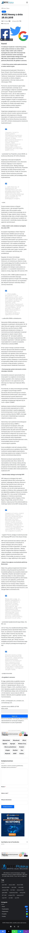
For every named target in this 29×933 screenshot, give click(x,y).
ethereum (20, 890)
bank (4, 884)
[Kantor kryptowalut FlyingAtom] (14, 733)
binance (12, 884)
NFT (4, 895)
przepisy (12, 895)
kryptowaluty (13, 892)
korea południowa (10, 747)
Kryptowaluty (5, 909)
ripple (8, 750)
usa (17, 897)
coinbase (5, 890)
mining (22, 892)
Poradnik (4, 914)
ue (22, 750)
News (8, 8)
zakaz (22, 753)
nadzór (22, 747)
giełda (5, 743)
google (13, 743)
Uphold (8, 753)
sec (11, 897)
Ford (24, 740)
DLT (13, 890)
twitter (16, 750)
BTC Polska (5, 21)
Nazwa (3, 786)
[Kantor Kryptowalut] (14, 854)
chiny (20, 887)
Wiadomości (5, 911)
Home (4, 8)
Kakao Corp (22, 743)
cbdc (13, 887)
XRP (15, 753)
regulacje (20, 895)
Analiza (4, 916)
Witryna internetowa (6, 799)
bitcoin (20, 884)
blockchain (6, 740)
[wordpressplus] (7, 2)
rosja (4, 897)
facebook (16, 740)
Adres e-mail (4, 793)
